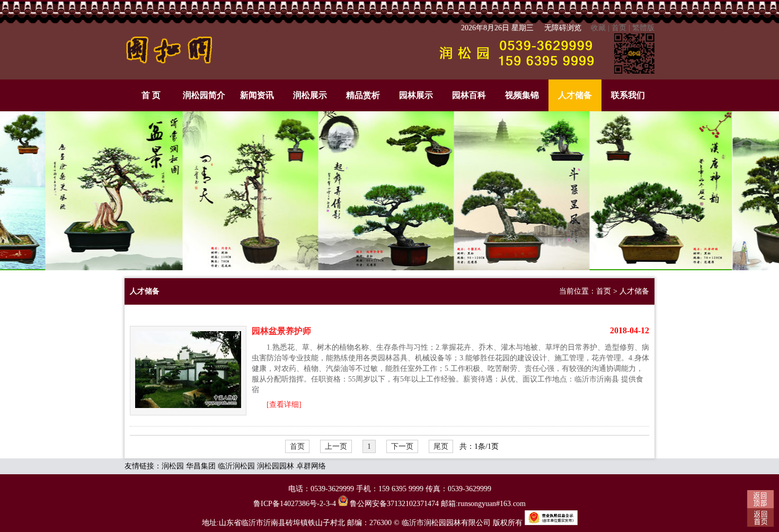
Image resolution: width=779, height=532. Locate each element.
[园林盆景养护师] (188, 370)
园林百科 (469, 95)
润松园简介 (204, 95)
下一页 (402, 446)
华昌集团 (201, 466)
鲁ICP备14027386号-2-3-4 (294, 504)
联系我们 (628, 95)
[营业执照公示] (551, 523)
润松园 (173, 466)
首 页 (151, 95)
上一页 (336, 446)
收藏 (598, 28)
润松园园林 (275, 466)
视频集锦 (522, 95)
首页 (619, 28)
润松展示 (310, 95)
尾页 (440, 446)
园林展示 (416, 95)
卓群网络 (311, 466)
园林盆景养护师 (281, 330)
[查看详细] (284, 405)
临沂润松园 (236, 466)
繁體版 (643, 28)
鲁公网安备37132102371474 (393, 504)
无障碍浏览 (562, 28)
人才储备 (575, 95)
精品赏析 (363, 95)
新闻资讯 (257, 95)
